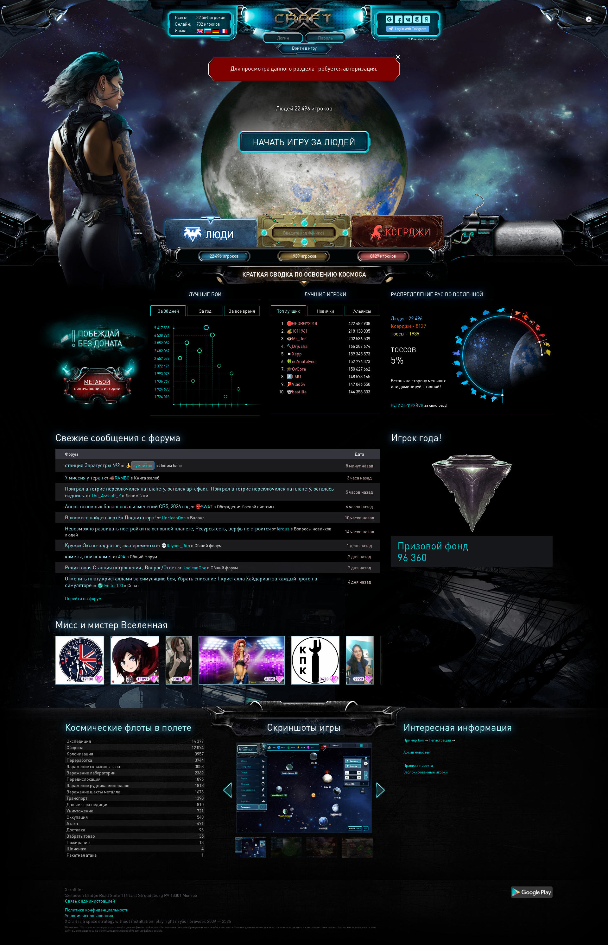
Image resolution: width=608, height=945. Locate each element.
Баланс (197, 517)
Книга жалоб (146, 477)
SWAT (206, 506)
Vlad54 (298, 384)
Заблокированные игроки (425, 772)
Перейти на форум (83, 598)
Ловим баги (170, 465)
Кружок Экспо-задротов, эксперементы (110, 545)
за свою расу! (419, 405)
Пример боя (413, 740)
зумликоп (142, 465)
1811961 (299, 331)
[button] (211, 233)
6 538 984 (161, 335)
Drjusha (299, 346)
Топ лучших (288, 311)
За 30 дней (168, 311)
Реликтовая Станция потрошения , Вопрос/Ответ (120, 567)
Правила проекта (418, 765)
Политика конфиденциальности (97, 909)
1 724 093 (161, 396)
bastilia (299, 391)
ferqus (283, 528)
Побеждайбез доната (100, 338)
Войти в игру (304, 48)
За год (205, 311)
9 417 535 (161, 327)
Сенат (133, 585)
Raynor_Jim (178, 545)
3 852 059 (161, 343)
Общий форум (208, 545)
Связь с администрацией (90, 901)
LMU (296, 376)
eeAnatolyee (303, 361)
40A (121, 556)
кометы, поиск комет (88, 556)
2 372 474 (161, 366)
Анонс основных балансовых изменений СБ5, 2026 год (127, 506)
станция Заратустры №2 (92, 465)
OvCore (299, 369)
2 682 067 (161, 350)
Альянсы (362, 311)
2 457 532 (161, 358)
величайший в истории (97, 384)
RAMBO (122, 477)
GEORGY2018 (304, 323)
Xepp (297, 353)
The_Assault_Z (106, 495)
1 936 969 (161, 381)
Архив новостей (416, 752)
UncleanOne (174, 517)
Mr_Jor (299, 338)
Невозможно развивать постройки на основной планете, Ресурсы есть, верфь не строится (168, 528)
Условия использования (89, 915)
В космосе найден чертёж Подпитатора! (110, 517)
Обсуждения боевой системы (245, 506)
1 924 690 (161, 389)
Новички (325, 311)
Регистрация (440, 740)
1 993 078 (161, 373)
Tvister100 (113, 585)
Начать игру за (304, 141)
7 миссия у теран (84, 477)
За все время (242, 311)
